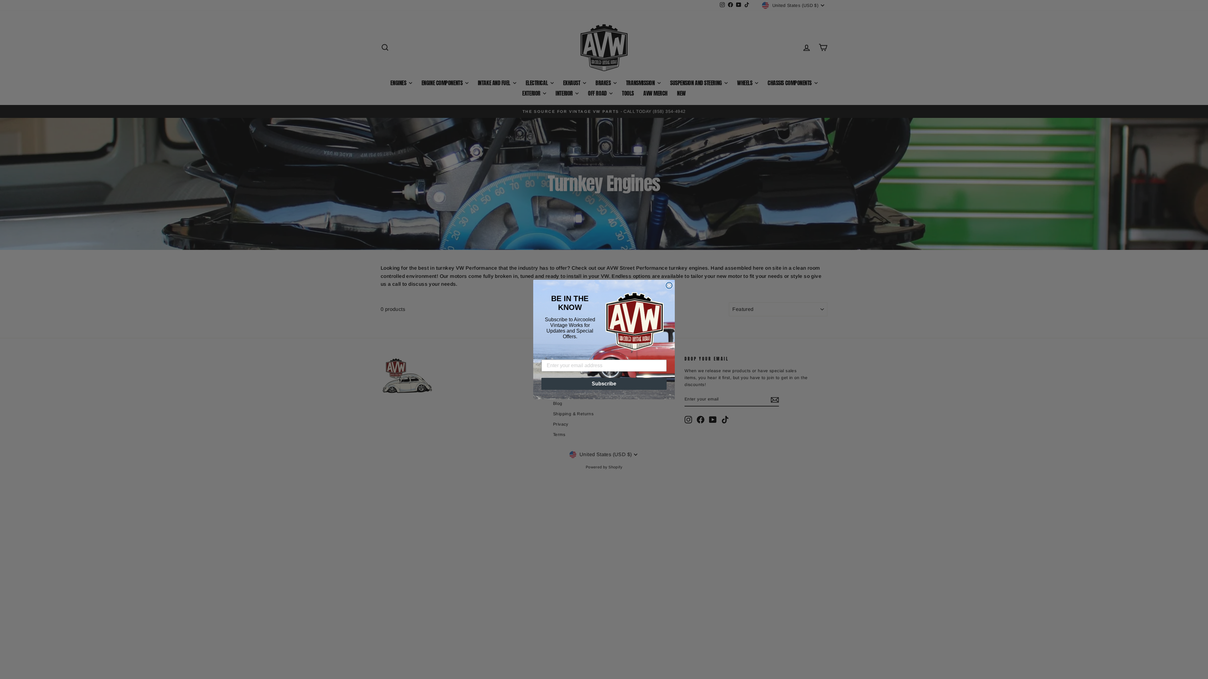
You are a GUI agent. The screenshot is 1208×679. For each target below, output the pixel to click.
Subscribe (604, 383)
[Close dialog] (669, 285)
